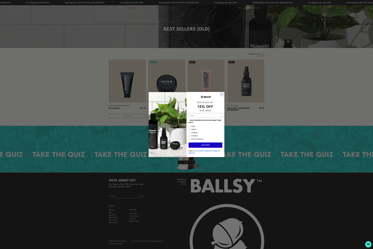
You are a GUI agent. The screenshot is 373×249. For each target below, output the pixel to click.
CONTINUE (205, 145)
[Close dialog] (222, 94)
